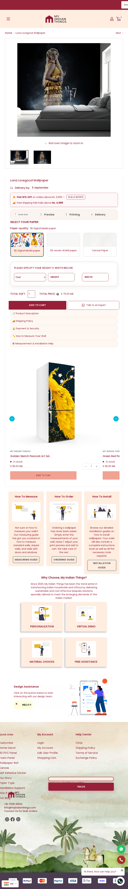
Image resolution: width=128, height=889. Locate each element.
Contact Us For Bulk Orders (20, 811)
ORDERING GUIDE (64, 559)
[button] (12, 418)
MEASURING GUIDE (26, 559)
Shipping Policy (85, 748)
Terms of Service (87, 753)
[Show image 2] (42, 157)
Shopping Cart (46, 758)
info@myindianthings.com (20, 807)
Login (40, 743)
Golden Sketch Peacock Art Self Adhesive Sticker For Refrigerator (31, 456)
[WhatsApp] (121, 849)
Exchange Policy (86, 758)
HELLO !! (23, 704)
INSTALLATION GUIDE (102, 565)
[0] (118, 19)
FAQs (79, 743)
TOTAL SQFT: (18, 294)
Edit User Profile (47, 753)
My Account (45, 748)
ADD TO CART (37, 305)
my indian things (20, 451)
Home (8, 33)
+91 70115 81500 (13, 804)
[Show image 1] (19, 157)
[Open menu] (8, 19)
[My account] (112, 19)
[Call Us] (121, 860)
